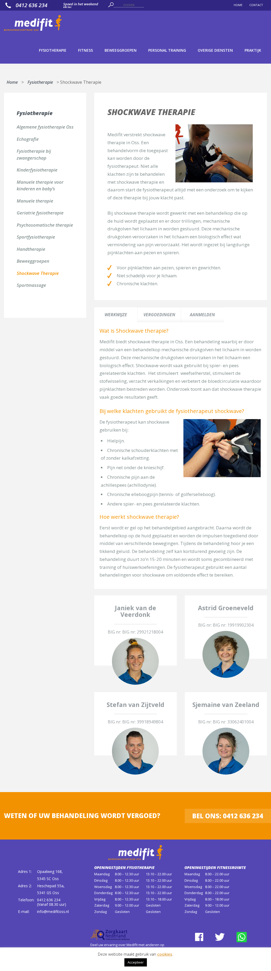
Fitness (85, 50)
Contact (256, 5)
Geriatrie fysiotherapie (40, 213)
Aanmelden (202, 315)
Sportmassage (31, 285)
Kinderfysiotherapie (37, 170)
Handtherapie (31, 249)
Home (238, 5)
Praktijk (253, 50)
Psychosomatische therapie (45, 225)
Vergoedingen (159, 315)
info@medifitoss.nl (53, 911)
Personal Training (167, 50)
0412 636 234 (31, 5)
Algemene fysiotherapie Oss (45, 127)
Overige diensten (215, 50)
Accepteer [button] (136, 962)
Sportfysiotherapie (36, 237)
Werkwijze (116, 315)
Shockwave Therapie (38, 273)
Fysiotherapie (52, 50)
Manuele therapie (35, 201)
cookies (164, 954)
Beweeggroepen (121, 50)
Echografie (28, 139)
